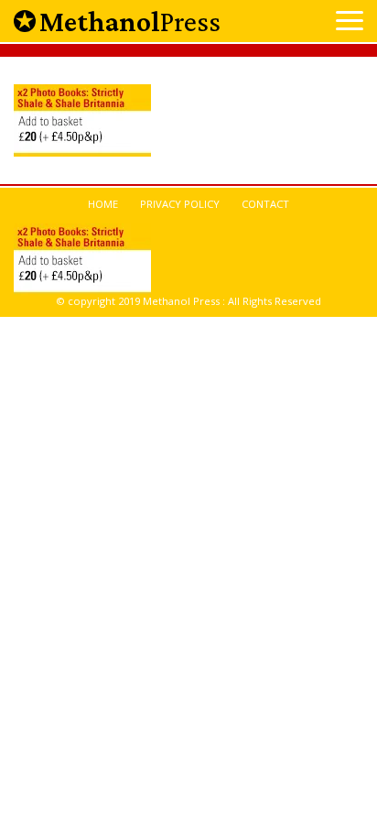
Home (103, 204)
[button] (349, 22)
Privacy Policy (180, 204)
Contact (265, 204)
